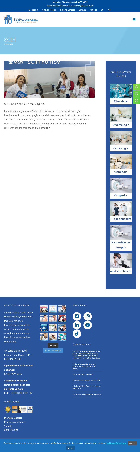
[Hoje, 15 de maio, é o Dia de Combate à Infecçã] (44, 337)
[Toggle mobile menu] (134, 19)
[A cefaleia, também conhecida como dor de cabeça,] (53, 318)
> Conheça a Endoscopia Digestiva (87, 394)
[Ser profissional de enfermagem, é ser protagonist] (62, 337)
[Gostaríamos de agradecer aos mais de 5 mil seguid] (44, 328)
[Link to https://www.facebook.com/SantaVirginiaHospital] (77, 316)
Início (6, 44)
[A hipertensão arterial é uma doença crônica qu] (53, 328)
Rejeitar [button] (132, 443)
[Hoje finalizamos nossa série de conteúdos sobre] (62, 309)
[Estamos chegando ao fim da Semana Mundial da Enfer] (62, 318)
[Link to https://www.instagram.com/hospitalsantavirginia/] (87, 316)
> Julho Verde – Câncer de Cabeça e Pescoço (86, 387)
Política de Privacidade (116, 443)
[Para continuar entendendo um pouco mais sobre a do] (44, 318)
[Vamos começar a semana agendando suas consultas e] (53, 309)
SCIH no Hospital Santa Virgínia (24, 104)
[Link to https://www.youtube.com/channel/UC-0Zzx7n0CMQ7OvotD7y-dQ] (87, 325)
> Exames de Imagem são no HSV (86, 380)
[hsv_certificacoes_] (18, 406)
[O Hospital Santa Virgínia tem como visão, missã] (44, 309)
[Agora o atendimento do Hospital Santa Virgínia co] (62, 328)
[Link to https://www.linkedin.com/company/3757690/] (77, 325)
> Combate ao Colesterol (83, 374)
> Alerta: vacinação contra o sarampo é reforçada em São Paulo (84, 366)
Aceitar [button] (70, 448)
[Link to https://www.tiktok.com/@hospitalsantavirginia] (77, 333)
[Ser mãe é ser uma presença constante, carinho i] (53, 337)
